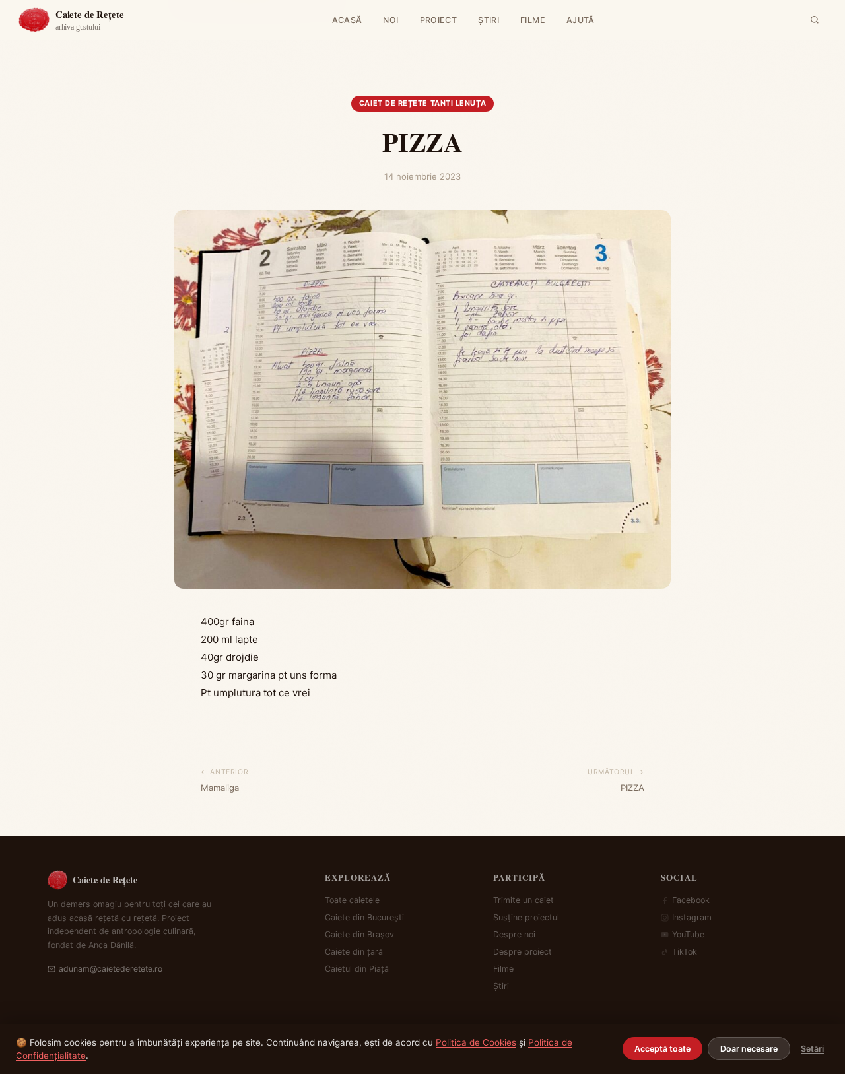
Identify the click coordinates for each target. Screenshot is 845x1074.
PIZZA (632, 787)
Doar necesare (749, 1049)
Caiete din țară (354, 952)
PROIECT (438, 20)
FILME (532, 20)
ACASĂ (347, 20)
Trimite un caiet (523, 900)
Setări (812, 1049)
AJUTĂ (580, 20)
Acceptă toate (662, 1049)
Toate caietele (352, 900)
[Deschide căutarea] (815, 20)
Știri (501, 986)
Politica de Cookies (476, 1042)
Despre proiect (522, 952)
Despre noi (514, 934)
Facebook (691, 900)
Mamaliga (220, 787)
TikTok (684, 952)
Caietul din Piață (357, 969)
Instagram (692, 917)
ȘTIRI (488, 20)
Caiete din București (364, 917)
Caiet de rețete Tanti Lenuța (422, 103)
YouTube (688, 934)
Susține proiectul (526, 917)
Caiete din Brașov (359, 934)
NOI (390, 20)
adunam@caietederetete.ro (110, 969)
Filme (503, 969)
